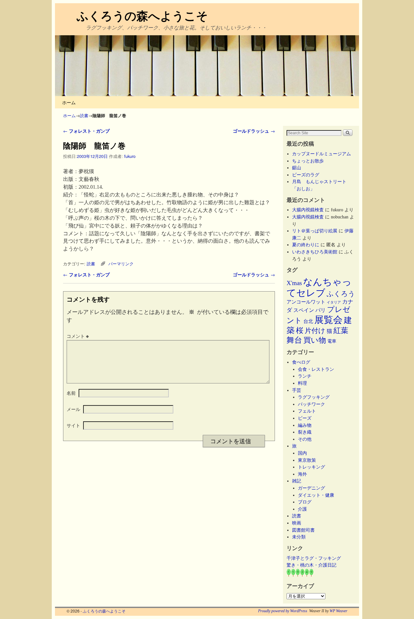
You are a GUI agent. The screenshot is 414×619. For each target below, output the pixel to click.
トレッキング (311, 467)
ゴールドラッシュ (254, 130)
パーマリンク (121, 263)
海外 (302, 474)
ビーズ (304, 418)
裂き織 (304, 432)
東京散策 (309, 460)
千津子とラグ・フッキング (314, 558)
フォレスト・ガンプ (86, 130)
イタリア (334, 302)
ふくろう (341, 293)
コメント (78, 336)
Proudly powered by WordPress (282, 611)
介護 (302, 509)
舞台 (294, 340)
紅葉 (340, 330)
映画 (296, 522)
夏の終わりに (305, 244)
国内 (302, 453)
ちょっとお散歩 (308, 160)
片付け (315, 331)
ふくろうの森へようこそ (142, 15)
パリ (320, 310)
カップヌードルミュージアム (321, 153)
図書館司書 (303, 530)
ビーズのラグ (305, 174)
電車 (331, 341)
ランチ (304, 376)
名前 (71, 393)
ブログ (304, 501)
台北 (308, 321)
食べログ (301, 362)
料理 (302, 383)
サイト (73, 425)
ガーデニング (311, 488)
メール (73, 409)
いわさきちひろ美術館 (314, 251)
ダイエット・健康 (316, 495)
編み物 (304, 425)
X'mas (294, 283)
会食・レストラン (316, 369)
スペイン (303, 310)
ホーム (69, 102)
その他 (304, 439)
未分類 (299, 536)
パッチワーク (314, 404)
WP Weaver (338, 611)
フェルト (307, 411)
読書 (84, 115)
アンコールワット (306, 301)
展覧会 (328, 320)
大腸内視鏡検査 (308, 209)
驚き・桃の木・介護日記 (311, 565)
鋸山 (296, 167)
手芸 (296, 390)
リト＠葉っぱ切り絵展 (314, 230)
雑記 (296, 480)
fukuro (130, 156)
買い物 (314, 340)
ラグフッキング (314, 397)
